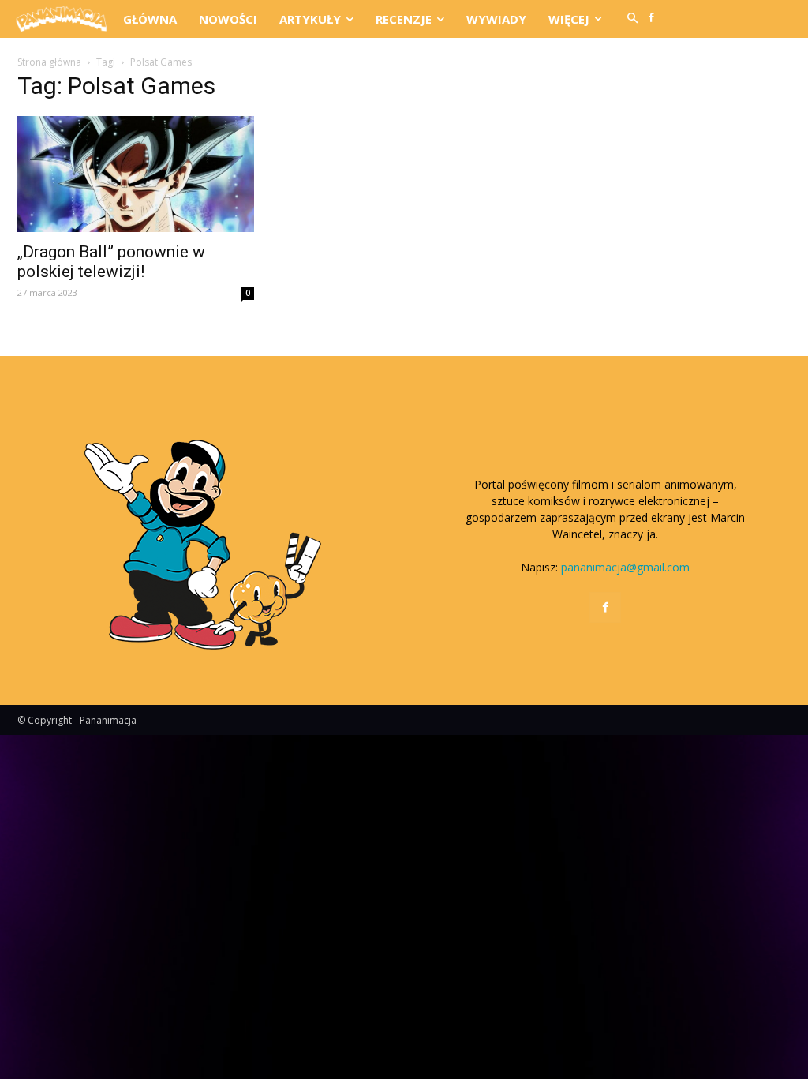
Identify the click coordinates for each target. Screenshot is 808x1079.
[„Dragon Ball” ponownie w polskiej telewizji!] (135, 174)
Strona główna (49, 62)
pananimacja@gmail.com (625, 567)
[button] (633, 19)
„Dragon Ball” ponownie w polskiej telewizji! (111, 261)
